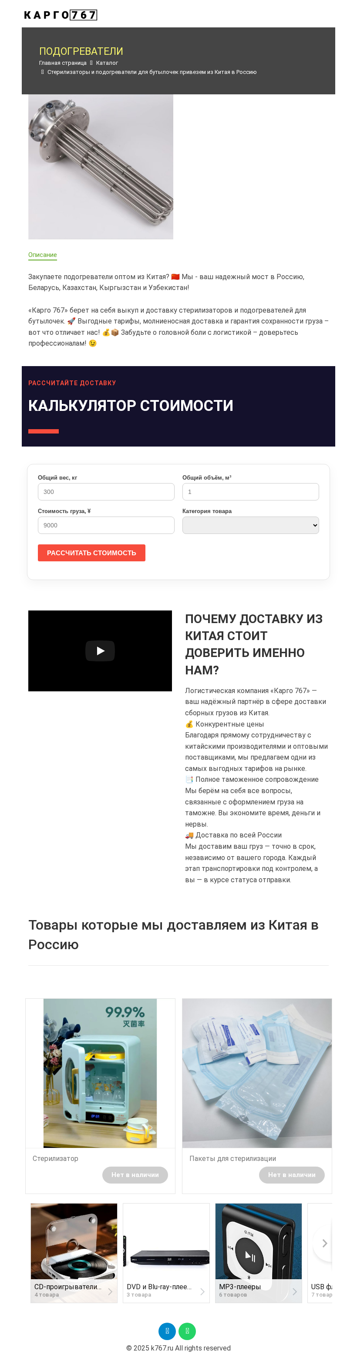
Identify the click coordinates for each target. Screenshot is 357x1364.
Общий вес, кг (57, 477)
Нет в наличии (135, 1175)
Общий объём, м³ (206, 477)
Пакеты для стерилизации (232, 1158)
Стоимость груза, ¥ (64, 511)
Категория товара (207, 511)
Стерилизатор (55, 1158)
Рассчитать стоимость (91, 553)
